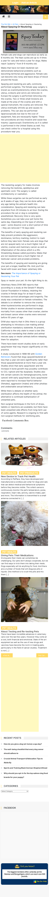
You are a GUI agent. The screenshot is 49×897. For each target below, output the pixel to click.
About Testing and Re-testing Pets (20, 631)
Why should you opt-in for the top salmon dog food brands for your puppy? (26, 775)
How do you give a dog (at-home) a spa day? (23, 744)
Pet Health (9, 473)
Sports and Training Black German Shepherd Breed (25, 768)
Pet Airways (8, 655)
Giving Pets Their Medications (17, 555)
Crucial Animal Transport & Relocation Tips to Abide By (23, 761)
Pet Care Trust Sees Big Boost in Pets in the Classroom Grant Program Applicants (43, 655)
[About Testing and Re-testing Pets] (24, 599)
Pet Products (29, 473)
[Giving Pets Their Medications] (24, 523)
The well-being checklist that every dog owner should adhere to (23, 751)
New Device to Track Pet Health (18, 476)
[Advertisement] (24, 158)
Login (15, 2)
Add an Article (29, 2)
